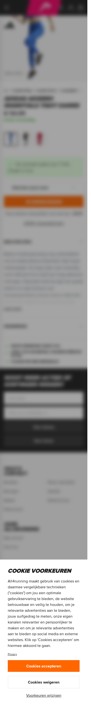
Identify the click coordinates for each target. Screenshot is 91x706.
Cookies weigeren (43, 682)
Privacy (12, 654)
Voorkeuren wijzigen (43, 695)
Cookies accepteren (43, 666)
